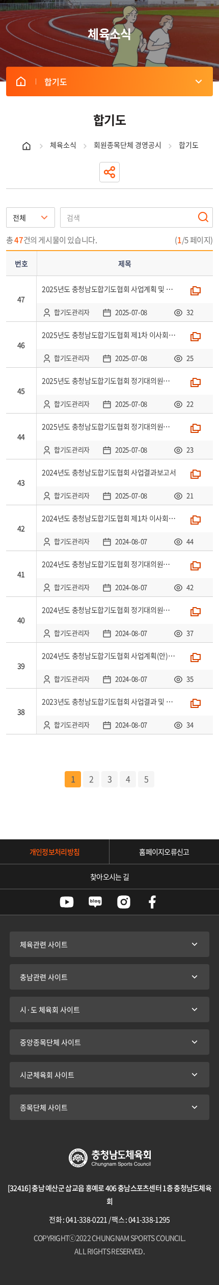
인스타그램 (124, 902)
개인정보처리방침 (54, 851)
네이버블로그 (95, 902)
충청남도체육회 (110, 1158)
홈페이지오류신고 (164, 851)
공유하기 (109, 172)
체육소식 (63, 145)
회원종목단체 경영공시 (127, 145)
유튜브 (67, 902)
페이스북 (152, 902)
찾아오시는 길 (109, 876)
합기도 (21, 81)
